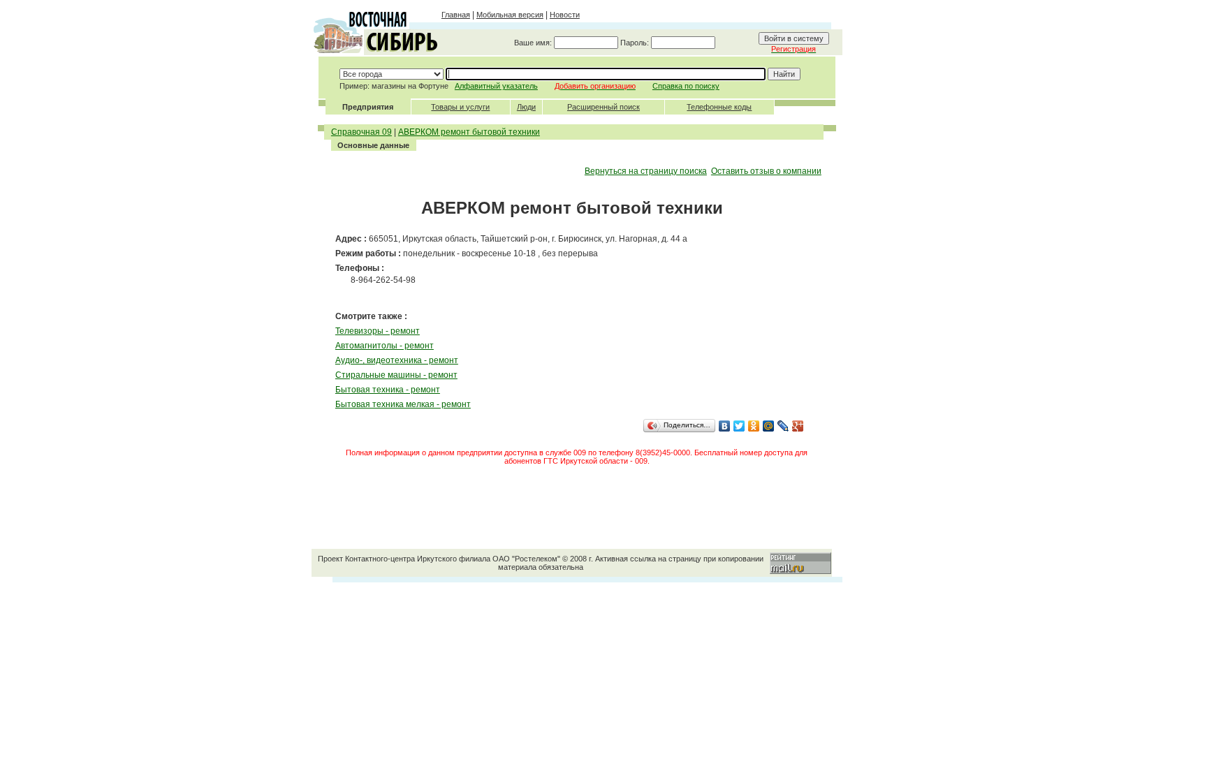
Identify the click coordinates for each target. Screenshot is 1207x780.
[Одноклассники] (754, 426)
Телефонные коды (719, 107)
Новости (565, 14)
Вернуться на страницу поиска (646, 171)
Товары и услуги (460, 107)
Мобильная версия (509, 14)
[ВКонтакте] (724, 426)
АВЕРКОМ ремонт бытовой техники (469, 132)
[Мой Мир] (768, 426)
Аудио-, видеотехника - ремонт (396, 360)
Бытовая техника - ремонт (387, 390)
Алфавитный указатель (496, 86)
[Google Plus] (798, 426)
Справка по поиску (685, 86)
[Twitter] (739, 426)
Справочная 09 (361, 132)
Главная (455, 14)
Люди (526, 107)
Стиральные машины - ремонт (396, 375)
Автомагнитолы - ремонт (384, 346)
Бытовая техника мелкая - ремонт (403, 404)
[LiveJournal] (783, 426)
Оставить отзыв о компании (766, 171)
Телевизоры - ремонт (377, 331)
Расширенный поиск (603, 107)
